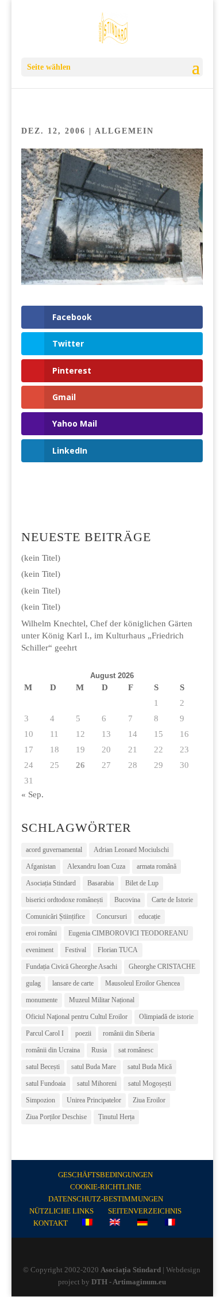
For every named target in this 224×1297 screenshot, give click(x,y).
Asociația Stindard (51, 883)
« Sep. (32, 794)
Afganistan (41, 866)
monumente (41, 1000)
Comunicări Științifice (55, 916)
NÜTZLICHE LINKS (61, 1211)
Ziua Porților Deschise (56, 1117)
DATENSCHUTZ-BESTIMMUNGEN (105, 1199)
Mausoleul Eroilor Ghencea (142, 983)
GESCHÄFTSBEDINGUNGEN (105, 1174)
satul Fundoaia (45, 1083)
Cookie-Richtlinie (105, 1186)
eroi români (41, 933)
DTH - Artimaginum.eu (128, 1281)
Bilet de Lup (142, 883)
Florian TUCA (118, 950)
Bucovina (127, 900)
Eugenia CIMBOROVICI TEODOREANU (128, 933)
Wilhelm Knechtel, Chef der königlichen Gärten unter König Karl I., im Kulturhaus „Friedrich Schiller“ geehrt (106, 635)
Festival (75, 950)
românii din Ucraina (53, 1050)
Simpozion (40, 1100)
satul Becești (43, 1067)
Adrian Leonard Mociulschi (131, 850)
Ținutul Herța (116, 1117)
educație (149, 916)
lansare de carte (73, 983)
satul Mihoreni (97, 1083)
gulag (33, 983)
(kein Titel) (40, 557)
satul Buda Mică (150, 1067)
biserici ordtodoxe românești (64, 900)
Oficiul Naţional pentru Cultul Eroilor (77, 1017)
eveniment (39, 950)
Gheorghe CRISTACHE (162, 967)
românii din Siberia (129, 1033)
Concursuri (111, 916)
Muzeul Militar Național (101, 1000)
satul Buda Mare (93, 1067)
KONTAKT (50, 1223)
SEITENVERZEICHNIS (144, 1211)
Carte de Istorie (172, 900)
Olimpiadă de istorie (166, 1017)
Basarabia (100, 883)
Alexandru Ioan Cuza (96, 866)
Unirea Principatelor (94, 1100)
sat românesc (135, 1050)
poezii (83, 1033)
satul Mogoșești (149, 1083)
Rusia (99, 1050)
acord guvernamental (54, 850)
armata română (156, 866)
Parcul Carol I (45, 1033)
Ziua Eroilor (149, 1100)
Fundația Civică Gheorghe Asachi (71, 967)
